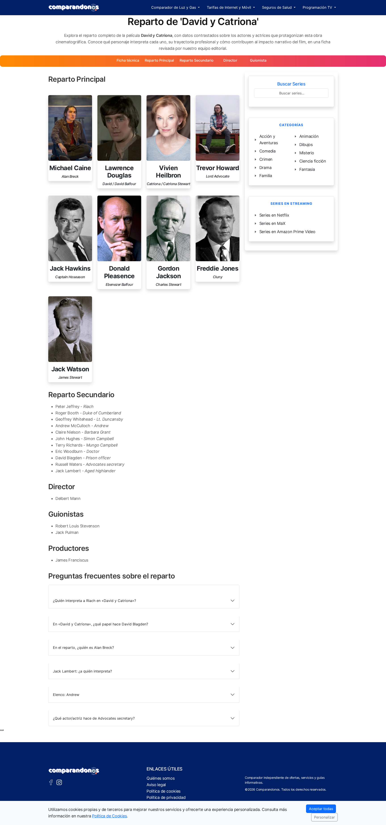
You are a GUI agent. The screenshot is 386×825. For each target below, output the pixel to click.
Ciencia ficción (312, 161)
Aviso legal (156, 784)
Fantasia (307, 169)
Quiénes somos (161, 778)
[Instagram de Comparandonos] (59, 782)
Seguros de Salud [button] (277, 7)
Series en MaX (272, 223)
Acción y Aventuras (268, 139)
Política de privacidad (166, 797)
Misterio (306, 152)
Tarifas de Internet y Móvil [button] (229, 7)
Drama (265, 167)
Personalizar (324, 817)
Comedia (267, 151)
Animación (309, 136)
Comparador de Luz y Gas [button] (174, 7)
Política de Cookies (109, 816)
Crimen (266, 159)
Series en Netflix (274, 215)
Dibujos (306, 144)
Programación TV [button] (318, 7)
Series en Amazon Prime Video (287, 231)
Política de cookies (163, 791)
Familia (265, 175)
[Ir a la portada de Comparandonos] (74, 771)
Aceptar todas (321, 808)
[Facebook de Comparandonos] (51, 782)
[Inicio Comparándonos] (73, 7)
